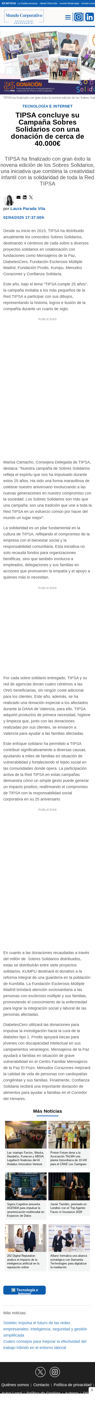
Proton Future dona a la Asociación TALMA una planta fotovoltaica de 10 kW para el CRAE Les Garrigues (68, 1158)
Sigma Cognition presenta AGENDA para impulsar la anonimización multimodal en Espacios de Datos (25, 1210)
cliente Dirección (48, 3)
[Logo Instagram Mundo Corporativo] (78, 17)
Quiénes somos (15, 1385)
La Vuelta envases (28, 3)
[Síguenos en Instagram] (54, 1372)
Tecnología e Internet (47, 106)
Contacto (41, 1385)
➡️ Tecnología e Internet (24, 1291)
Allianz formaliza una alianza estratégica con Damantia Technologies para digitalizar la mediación (68, 1261)
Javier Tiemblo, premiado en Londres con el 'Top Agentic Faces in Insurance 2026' (68, 1208)
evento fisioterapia (69, 3)
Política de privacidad (72, 1385)
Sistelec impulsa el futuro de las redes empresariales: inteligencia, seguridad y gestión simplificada (45, 1329)
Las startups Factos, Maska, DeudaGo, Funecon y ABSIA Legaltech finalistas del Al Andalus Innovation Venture (25, 1158)
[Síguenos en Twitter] (40, 1372)
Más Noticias (47, 1111)
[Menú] (68, 17)
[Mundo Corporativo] (22, 17)
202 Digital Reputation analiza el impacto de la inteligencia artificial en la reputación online (23, 1261)
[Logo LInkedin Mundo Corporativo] (89, 17)
